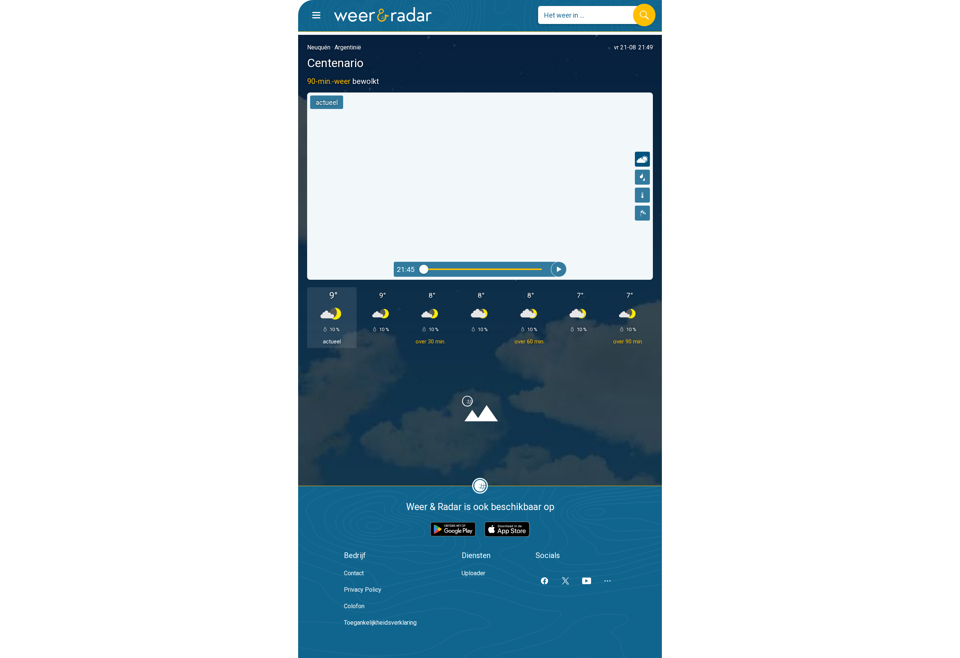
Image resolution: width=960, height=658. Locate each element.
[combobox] (591, 15)
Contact (354, 573)
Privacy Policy (362, 589)
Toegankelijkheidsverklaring (380, 622)
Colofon (354, 606)
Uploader (473, 573)
